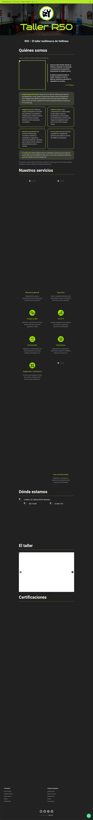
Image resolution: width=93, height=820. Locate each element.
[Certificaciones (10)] (46, 737)
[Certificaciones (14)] (28, 723)
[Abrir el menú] (90, 2)
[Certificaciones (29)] (28, 652)
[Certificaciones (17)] (28, 708)
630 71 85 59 (16, 1)
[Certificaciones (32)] (28, 638)
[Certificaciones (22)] (46, 680)
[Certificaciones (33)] (65, 624)
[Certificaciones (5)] (28, 765)
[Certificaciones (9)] (65, 737)
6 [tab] (49, 593)
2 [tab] (43, 593)
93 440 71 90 (59, 503)
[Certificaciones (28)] (46, 652)
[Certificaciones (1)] (28, 624)
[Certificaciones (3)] (46, 610)
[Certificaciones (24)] (65, 666)
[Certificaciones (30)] (65, 638)
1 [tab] (41, 593)
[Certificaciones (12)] (65, 723)
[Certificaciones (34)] (46, 624)
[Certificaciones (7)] (46, 751)
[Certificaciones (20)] (28, 694)
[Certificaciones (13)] (46, 723)
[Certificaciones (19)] (46, 694)
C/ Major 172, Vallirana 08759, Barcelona (37, 499)
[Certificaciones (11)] (28, 737)
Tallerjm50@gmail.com (7, 1)
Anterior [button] (21, 572)
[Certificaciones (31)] (46, 638)
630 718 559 (33, 503)
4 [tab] (46, 593)
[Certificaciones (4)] (28, 610)
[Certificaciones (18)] (65, 694)
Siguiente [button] (72, 572)
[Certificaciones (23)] (28, 680)
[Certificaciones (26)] (28, 666)
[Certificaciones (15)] (65, 708)
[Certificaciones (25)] (46, 666)
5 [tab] (48, 593)
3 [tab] (44, 593)
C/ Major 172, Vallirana (25, 1)
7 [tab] (51, 593)
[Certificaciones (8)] (28, 751)
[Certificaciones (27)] (65, 652)
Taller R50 (46, 27)
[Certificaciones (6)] (65, 751)
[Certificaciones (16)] (46, 708)
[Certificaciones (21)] (65, 680)
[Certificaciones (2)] (65, 610)
